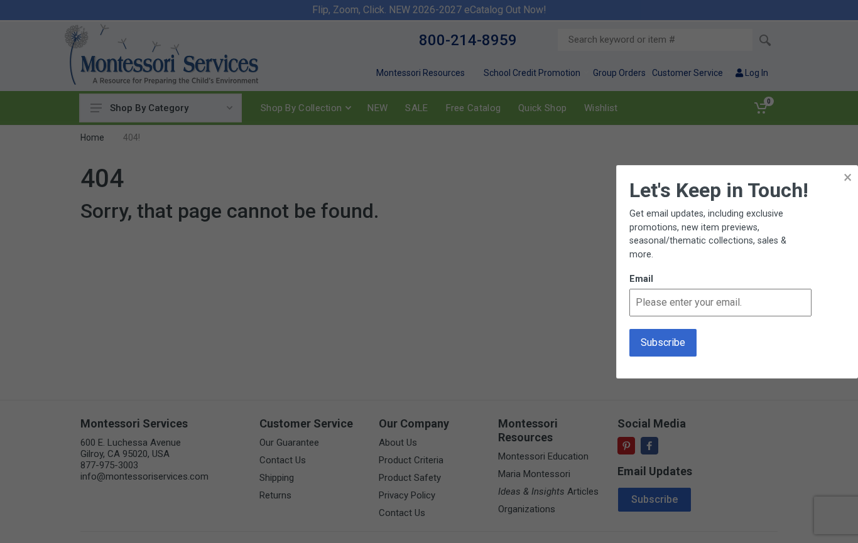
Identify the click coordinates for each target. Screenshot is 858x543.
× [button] (848, 177)
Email (641, 279)
